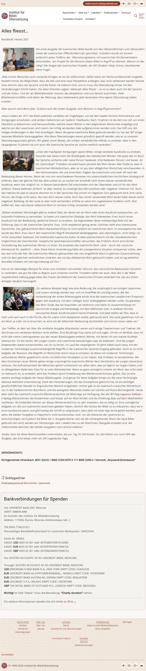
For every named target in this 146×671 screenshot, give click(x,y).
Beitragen (126, 12)
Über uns (83, 12)
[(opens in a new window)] (124, 3)
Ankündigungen (23, 632)
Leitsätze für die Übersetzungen (66, 628)
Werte (66, 625)
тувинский (44, 483)
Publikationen (111, 12)
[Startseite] (4, 15)
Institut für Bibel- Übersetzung (18, 16)
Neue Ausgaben (102, 628)
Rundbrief (23, 628)
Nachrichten (69, 12)
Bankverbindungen (84, 645)
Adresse (84, 641)
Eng (3, 3)
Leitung (40, 628)
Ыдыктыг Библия (130, 394)
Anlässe (23, 625)
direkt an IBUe (65, 601)
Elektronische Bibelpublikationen (102, 3)
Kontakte (89, 19)
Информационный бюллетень (19, 483)
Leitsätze (95, 12)
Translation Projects (73, 19)
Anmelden (7, 654)
